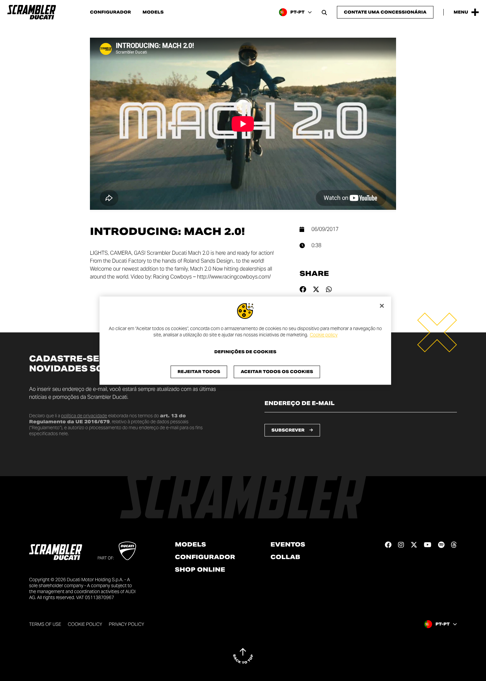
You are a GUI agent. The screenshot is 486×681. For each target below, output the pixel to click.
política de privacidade (84, 416)
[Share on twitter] (316, 289)
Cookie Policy (85, 624)
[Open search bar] (324, 12)
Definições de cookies (245, 352)
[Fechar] (382, 305)
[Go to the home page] (31, 12)
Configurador (110, 12)
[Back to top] (243, 656)
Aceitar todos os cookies (277, 371)
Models (153, 12)
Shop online (200, 570)
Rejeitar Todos (199, 371)
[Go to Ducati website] (127, 551)
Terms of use (45, 624)
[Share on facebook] (303, 289)
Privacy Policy (126, 624)
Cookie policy (324, 335)
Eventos (287, 545)
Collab (285, 557)
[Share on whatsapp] (329, 289)
